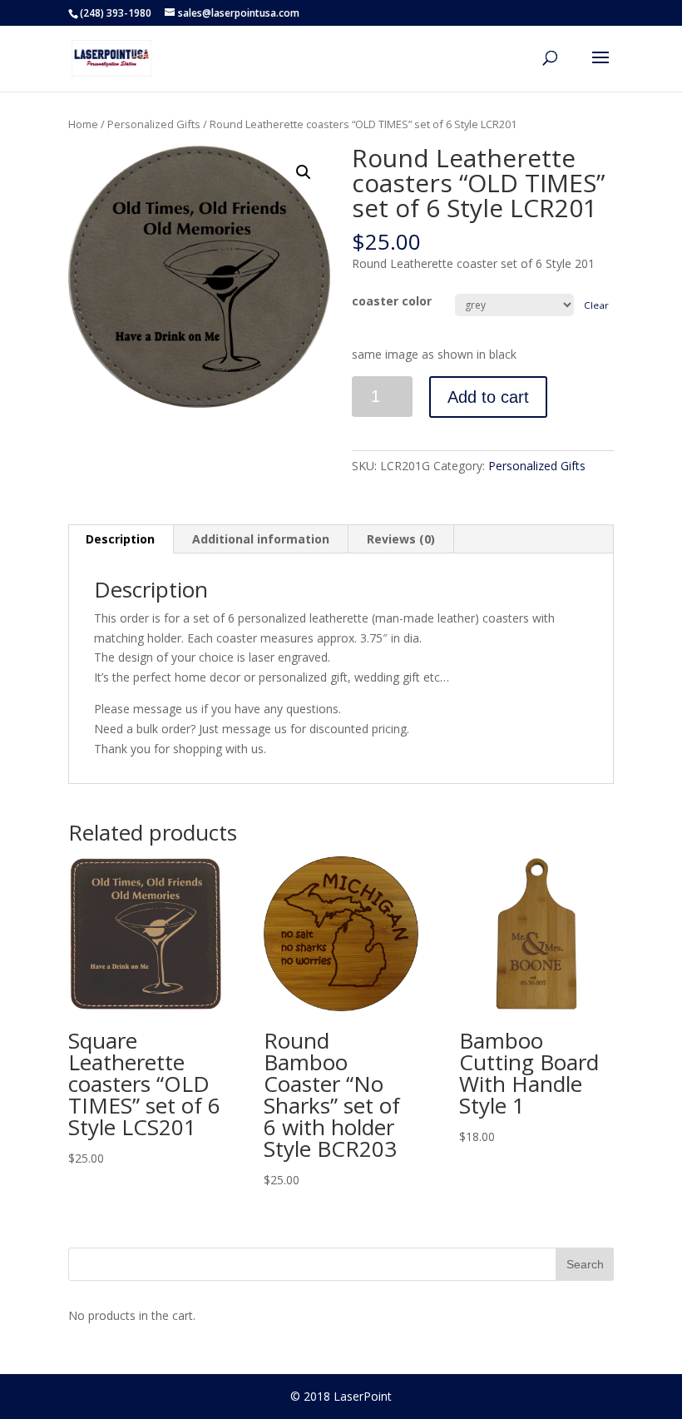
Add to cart (488, 397)
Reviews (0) (401, 539)
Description (120, 539)
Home (83, 124)
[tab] (120, 539)
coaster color (392, 301)
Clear (596, 305)
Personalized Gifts (153, 124)
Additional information (260, 539)
